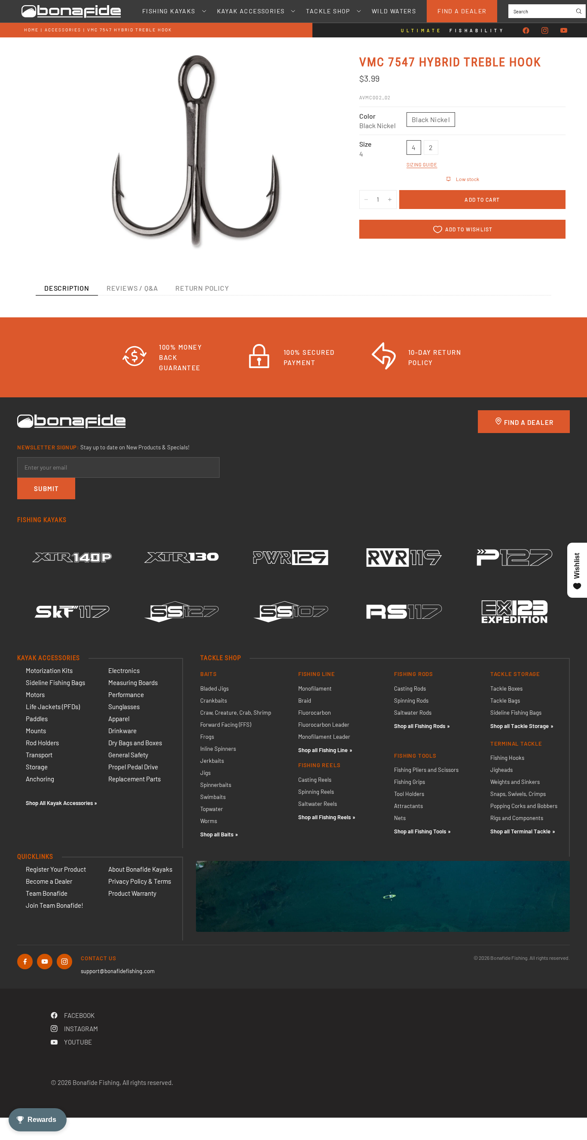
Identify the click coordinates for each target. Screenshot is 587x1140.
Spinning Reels (316, 791)
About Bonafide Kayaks (140, 869)
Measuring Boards (133, 682)
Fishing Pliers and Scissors (426, 769)
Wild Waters (394, 11)
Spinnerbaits (215, 784)
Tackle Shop (328, 11)
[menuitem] (168, 11)
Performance (126, 694)
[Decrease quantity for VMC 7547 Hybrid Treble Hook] (366, 200)
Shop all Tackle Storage (519, 725)
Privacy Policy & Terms (139, 881)
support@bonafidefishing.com (118, 971)
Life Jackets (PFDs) (53, 706)
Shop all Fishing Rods (419, 725)
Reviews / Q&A (132, 288)
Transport (39, 755)
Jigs (205, 772)
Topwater (211, 808)
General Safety (128, 755)
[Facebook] (526, 30)
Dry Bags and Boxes (135, 743)
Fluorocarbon (314, 712)
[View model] (72, 557)
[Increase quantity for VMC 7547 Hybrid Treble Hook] (389, 200)
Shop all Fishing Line (323, 750)
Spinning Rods (411, 700)
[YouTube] (563, 30)
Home (31, 29)
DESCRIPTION (66, 288)
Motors (35, 694)
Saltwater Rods (412, 712)
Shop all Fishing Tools (420, 831)
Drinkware (122, 730)
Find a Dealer (461, 11)
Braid (304, 700)
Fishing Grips (409, 781)
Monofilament (315, 688)
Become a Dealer (49, 881)
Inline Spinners (218, 748)
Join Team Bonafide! (54, 905)
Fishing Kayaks (169, 11)
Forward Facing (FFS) (225, 724)
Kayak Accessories (251, 11)
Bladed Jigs (214, 688)
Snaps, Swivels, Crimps (518, 793)
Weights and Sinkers (515, 781)
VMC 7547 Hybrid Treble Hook (129, 29)
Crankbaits (213, 700)
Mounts (36, 730)
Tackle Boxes (506, 688)
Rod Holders (42, 743)
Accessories (63, 29)
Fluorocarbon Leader (323, 724)
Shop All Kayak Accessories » (61, 802)
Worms (208, 820)
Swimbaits (213, 796)
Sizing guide (422, 164)
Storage (37, 767)
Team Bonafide (46, 893)
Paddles (37, 718)
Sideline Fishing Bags (55, 682)
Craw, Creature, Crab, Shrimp (235, 712)
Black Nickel (431, 119)
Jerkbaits (212, 760)
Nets (400, 817)
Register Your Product (56, 869)
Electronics (124, 670)
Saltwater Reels (317, 803)
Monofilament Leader (324, 736)
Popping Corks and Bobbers (523, 805)
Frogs (207, 736)
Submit (46, 488)
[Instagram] (544, 30)
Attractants (408, 805)
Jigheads (501, 769)
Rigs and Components (516, 817)
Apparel (118, 718)
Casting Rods (410, 688)
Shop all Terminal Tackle (520, 831)
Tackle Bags (505, 700)
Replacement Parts (134, 779)
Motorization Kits (49, 670)
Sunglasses (124, 706)
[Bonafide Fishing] (71, 420)
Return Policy (202, 288)
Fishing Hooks (507, 757)
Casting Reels (314, 779)
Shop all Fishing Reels (324, 817)
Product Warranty (132, 893)
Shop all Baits (216, 834)
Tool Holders (409, 793)
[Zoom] (315, 73)
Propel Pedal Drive (133, 767)
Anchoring (40, 779)
